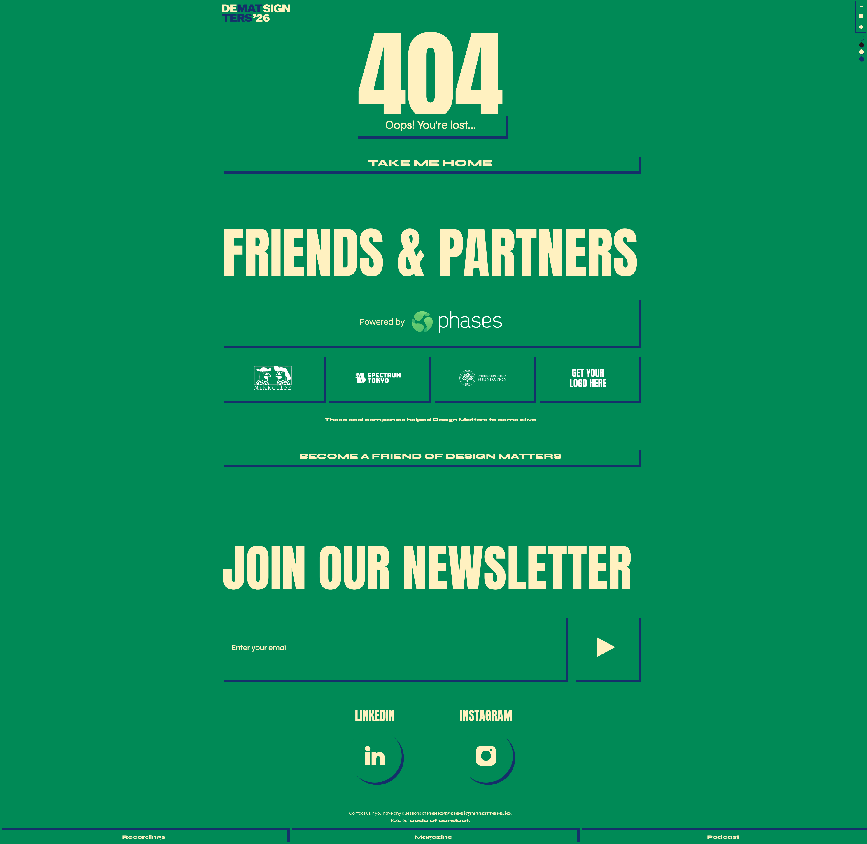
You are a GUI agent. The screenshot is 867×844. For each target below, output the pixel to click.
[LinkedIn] (375, 756)
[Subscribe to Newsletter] (606, 647)
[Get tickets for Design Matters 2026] (861, 15)
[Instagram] (486, 756)
